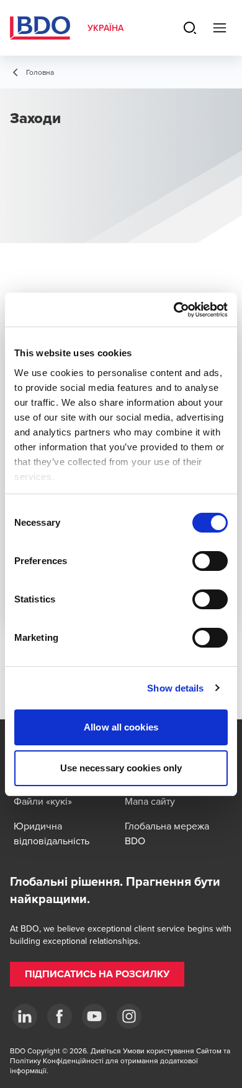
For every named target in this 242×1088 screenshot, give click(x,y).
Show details (175, 688)
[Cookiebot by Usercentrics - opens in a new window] (174, 310)
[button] (97, 974)
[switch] (210, 561)
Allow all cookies (121, 727)
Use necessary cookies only (121, 768)
